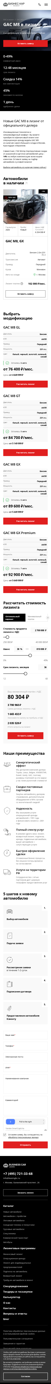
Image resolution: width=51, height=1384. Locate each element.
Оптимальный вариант (12, 617)
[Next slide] (48, 618)
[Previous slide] (3, 618)
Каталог (8, 1206)
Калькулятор (11, 1297)
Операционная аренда (14, 1258)
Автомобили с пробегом (14, 1216)
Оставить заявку (25, 43)
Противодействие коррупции (17, 1348)
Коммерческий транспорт (15, 1238)
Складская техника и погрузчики (19, 1225)
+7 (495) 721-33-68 (18, 1174)
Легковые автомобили (13, 1220)
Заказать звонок (25, 1192)
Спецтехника (9, 1233)
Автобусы (7, 1242)
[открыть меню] (46, 4)
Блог (6, 1319)
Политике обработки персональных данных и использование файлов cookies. (22, 1367)
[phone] (39, 4)
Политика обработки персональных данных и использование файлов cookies (24, 1332)
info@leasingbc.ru (11, 1178)
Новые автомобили (12, 1212)
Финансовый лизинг (13, 1254)
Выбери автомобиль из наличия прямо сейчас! (24, 167)
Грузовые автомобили (13, 1229)
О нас (6, 1302)
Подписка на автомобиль (15, 1271)
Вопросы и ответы (15, 1313)
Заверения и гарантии (14, 1343)
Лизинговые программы (19, 1248)
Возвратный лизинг (12, 1276)
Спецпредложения (15, 1286)
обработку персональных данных (23, 1137)
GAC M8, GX (15, 241)
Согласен (25, 1376)
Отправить (25, 1145)
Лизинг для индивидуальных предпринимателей (17, 1265)
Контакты (9, 1308)
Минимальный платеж (34, 617)
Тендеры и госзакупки (18, 1291)
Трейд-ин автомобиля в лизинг (18, 1280)
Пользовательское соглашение (18, 1338)
